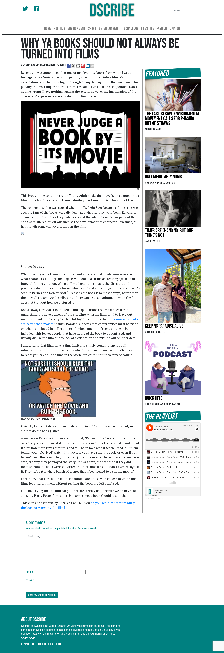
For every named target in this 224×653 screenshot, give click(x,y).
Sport (92, 28)
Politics (59, 28)
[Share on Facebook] (69, 66)
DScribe (112, 10)
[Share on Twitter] (73, 66)
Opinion (175, 28)
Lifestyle (147, 28)
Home (47, 28)
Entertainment (109, 28)
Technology (130, 28)
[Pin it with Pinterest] (83, 66)
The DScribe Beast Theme (50, 644)
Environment (76, 28)
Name (30, 572)
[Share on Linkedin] (88, 66)
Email (30, 580)
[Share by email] (92, 66)
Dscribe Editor (150, 498)
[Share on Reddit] (78, 66)
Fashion (162, 28)
